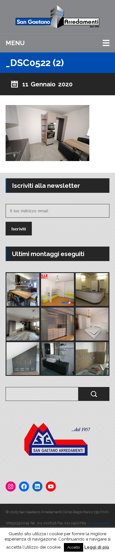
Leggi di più (96, 547)
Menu (15, 43)
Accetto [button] (73, 547)
